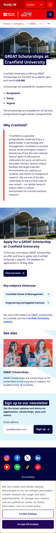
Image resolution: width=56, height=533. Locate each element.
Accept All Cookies (28, 524)
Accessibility (28, 477)
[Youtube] (7, 467)
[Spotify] (17, 467)
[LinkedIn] (38, 458)
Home (6, 23)
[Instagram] (7, 458)
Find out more (13, 273)
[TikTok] (27, 467)
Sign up (41, 429)
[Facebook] (17, 458)
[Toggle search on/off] (50, 4)
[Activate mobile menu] (50, 14)
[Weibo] (38, 467)
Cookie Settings (28, 514)
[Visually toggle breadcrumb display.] (49, 24)
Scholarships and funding (21, 23)
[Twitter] (27, 458)
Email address (11, 422)
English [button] (31, 4)
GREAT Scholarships (34, 23)
